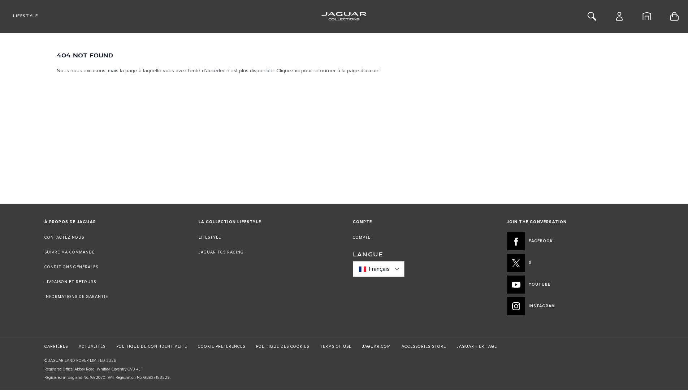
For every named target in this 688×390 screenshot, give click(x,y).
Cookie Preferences (221, 346)
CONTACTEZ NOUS (64, 237)
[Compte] (619, 16)
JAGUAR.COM (376, 346)
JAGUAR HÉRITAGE (477, 346)
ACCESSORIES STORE (424, 346)
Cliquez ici (288, 70)
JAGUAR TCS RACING (221, 252)
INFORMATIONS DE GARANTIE (76, 297)
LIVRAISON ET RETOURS (70, 282)
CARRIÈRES (56, 346)
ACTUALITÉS (92, 346)
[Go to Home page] (344, 16)
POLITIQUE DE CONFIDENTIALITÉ (151, 346)
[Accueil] (647, 16)
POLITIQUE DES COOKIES (282, 346)
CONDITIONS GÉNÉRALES (71, 267)
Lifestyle (25, 16)
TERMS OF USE (335, 346)
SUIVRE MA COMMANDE (69, 252)
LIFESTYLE (210, 237)
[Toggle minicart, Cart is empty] (674, 16)
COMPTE (362, 237)
